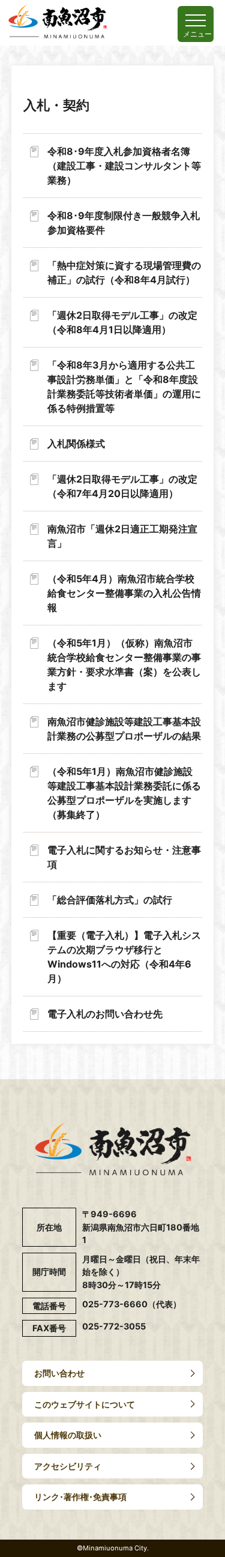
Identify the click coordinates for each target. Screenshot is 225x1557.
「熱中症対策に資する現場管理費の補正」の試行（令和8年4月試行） (124, 272)
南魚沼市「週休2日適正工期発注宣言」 (122, 536)
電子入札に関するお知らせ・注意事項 (124, 857)
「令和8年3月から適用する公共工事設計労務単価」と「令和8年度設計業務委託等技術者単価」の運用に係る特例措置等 (124, 386)
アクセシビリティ (67, 1466)
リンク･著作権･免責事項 (80, 1497)
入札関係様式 (76, 444)
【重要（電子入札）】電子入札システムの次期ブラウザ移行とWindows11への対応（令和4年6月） (124, 956)
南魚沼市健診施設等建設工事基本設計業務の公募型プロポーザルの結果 (124, 728)
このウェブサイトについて (84, 1404)
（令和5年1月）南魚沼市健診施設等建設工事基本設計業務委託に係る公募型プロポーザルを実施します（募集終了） (124, 793)
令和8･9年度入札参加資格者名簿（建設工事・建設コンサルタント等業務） (124, 165)
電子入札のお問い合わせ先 (105, 1014)
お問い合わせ (59, 1373)
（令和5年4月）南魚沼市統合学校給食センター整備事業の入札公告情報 (124, 593)
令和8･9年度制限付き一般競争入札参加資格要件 (123, 222)
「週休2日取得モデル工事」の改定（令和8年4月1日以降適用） (122, 322)
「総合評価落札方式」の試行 (109, 900)
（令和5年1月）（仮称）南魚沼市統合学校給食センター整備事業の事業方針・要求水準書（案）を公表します (124, 664)
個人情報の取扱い (67, 1435)
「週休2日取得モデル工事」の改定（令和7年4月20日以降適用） (122, 486)
